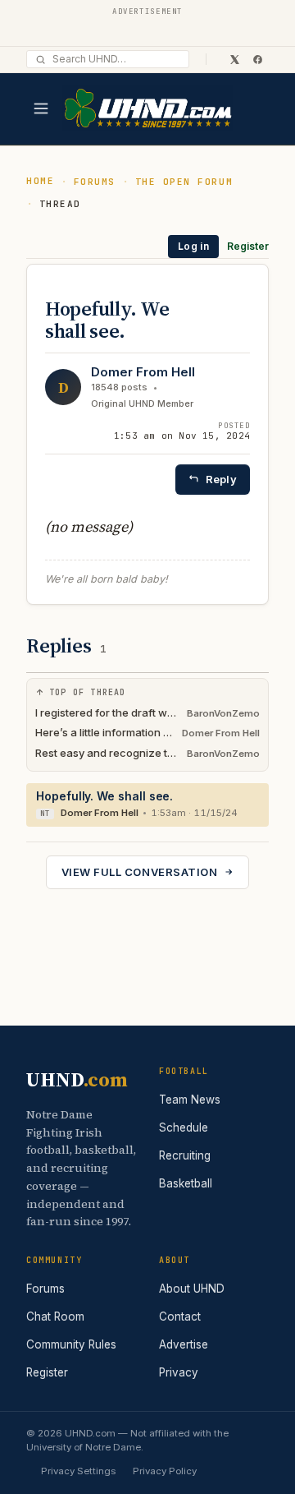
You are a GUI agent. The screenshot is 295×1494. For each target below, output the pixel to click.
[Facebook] (257, 59)
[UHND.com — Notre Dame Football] (147, 109)
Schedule (183, 1127)
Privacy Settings (78, 1471)
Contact (180, 1316)
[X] (234, 59)
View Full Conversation (139, 871)
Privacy (178, 1372)
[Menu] (41, 108)
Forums (95, 181)
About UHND (192, 1288)
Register (248, 246)
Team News (189, 1099)
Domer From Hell (143, 372)
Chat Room (55, 1316)
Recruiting (185, 1155)
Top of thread (87, 692)
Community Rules (71, 1344)
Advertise (183, 1344)
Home (40, 181)
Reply (221, 479)
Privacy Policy (165, 1471)
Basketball (185, 1183)
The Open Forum (184, 181)
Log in (193, 246)
